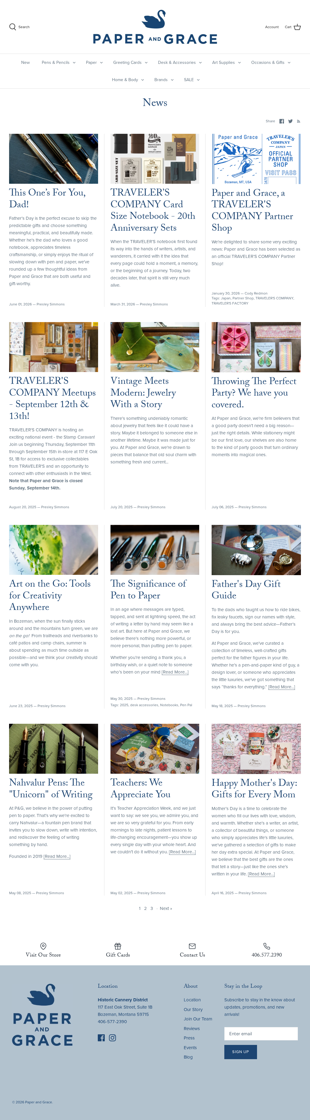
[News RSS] (297, 121)
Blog (188, 1057)
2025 (124, 705)
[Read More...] (175, 672)
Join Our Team (198, 1019)
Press (189, 1038)
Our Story (193, 1009)
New (25, 62)
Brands (161, 79)
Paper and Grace (38, 1102)
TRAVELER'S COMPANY (274, 298)
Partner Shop (243, 298)
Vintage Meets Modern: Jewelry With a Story (143, 394)
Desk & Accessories (177, 62)
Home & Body (125, 79)
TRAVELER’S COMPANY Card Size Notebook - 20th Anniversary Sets (152, 211)
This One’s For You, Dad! (47, 200)
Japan (226, 298)
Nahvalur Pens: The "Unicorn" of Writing (51, 790)
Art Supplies (223, 62)
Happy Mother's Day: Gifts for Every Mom (254, 790)
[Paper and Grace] (155, 27)
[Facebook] (101, 1037)
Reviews (192, 1028)
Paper (91, 62)
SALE (189, 79)
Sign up (240, 1051)
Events (190, 1047)
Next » (166, 908)
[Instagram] (112, 1037)
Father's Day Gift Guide (246, 591)
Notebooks (169, 705)
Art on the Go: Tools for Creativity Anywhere (50, 597)
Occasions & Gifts (268, 62)
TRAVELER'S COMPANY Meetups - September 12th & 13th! (52, 399)
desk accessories (144, 705)
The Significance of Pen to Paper (148, 591)
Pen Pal (186, 705)
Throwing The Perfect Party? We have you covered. (254, 394)
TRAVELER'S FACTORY (230, 303)
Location (192, 1000)
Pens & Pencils (56, 62)
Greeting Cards (127, 62)
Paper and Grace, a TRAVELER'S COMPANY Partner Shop (252, 211)
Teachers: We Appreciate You (140, 790)
